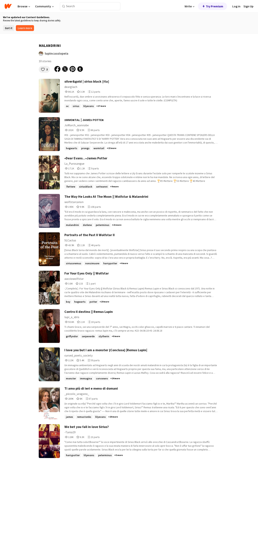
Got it (8, 28)
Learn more (25, 28)
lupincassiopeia (56, 53)
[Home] (8, 6)
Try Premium (214, 6)
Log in (236, 6)
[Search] (63, 6)
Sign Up (248, 6)
